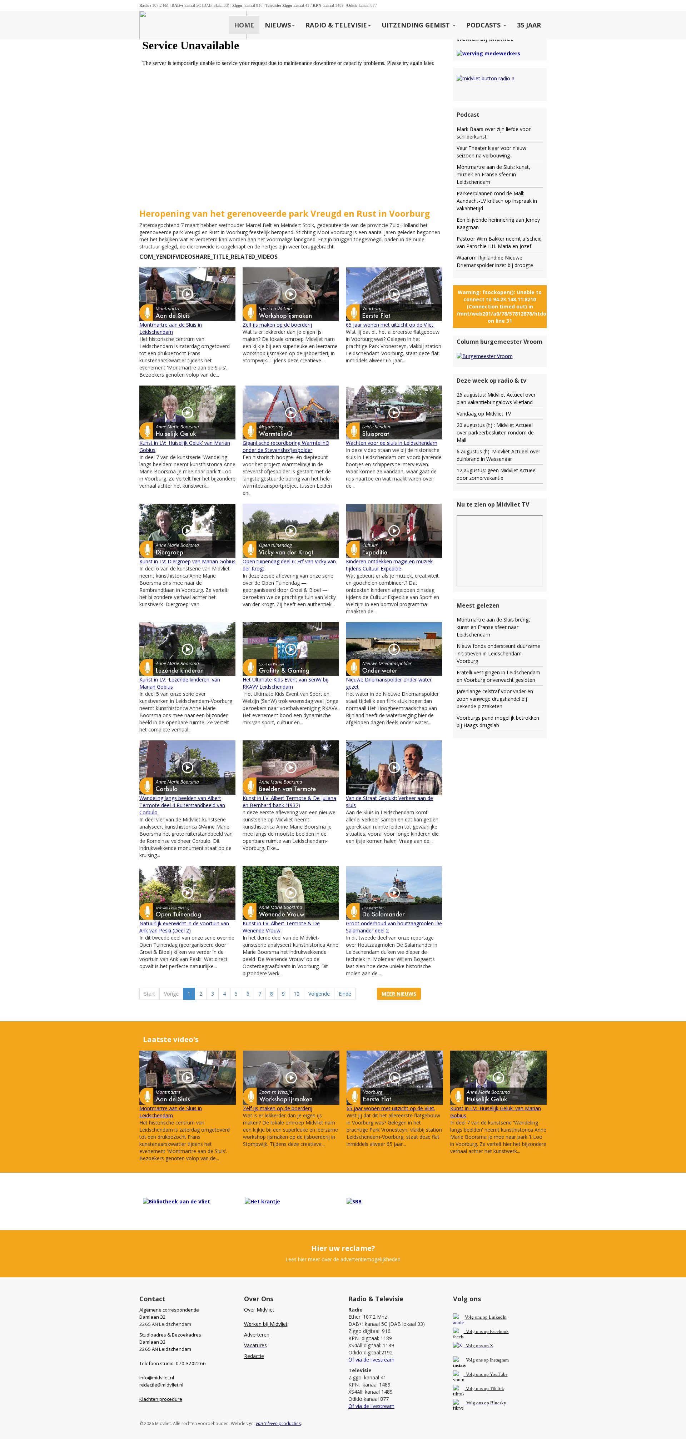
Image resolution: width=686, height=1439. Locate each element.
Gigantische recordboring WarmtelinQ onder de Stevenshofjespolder (286, 446)
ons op (482, 1374)
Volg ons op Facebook (486, 1331)
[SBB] (354, 1201)
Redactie (254, 1356)
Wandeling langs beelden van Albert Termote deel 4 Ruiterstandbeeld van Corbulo (182, 805)
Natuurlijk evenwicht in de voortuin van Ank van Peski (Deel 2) (184, 927)
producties (278, 1423)
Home (244, 25)
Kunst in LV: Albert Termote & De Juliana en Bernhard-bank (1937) (289, 802)
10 (296, 993)
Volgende (319, 993)
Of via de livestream (371, 1359)
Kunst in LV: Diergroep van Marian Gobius (187, 561)
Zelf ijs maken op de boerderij (277, 324)
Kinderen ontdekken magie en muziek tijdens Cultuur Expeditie (389, 565)
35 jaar (529, 25)
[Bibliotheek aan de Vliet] (176, 1201)
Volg (471, 1374)
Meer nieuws (399, 993)
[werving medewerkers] (488, 53)
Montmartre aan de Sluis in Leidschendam (170, 328)
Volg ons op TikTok (484, 1388)
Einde (345, 993)
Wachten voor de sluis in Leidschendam (391, 442)
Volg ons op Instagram (487, 1360)
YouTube (499, 1374)
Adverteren (256, 1334)
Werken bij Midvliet (266, 1323)
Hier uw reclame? (343, 1248)
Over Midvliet (259, 1309)
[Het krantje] (262, 1201)
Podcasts (484, 25)
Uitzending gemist (417, 25)
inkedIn (486, 1317)
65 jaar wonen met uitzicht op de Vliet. (390, 324)
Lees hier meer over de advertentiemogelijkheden (343, 1259)
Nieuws (278, 25)
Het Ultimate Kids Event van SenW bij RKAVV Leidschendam (285, 683)
